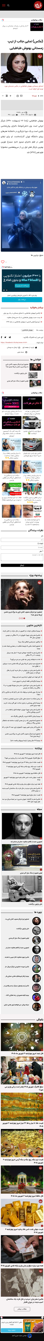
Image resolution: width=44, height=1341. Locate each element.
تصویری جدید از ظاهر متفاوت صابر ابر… (16, 948)
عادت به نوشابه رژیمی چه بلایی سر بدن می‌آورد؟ (25, 659)
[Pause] (4, 290)
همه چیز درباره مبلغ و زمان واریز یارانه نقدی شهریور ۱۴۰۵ (22, 784)
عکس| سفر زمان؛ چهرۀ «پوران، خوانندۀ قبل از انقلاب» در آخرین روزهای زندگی (23, 711)
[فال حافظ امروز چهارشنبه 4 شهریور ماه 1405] (22, 1179)
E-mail (40, 543)
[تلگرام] (10, 337)
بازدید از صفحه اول (28, 347)
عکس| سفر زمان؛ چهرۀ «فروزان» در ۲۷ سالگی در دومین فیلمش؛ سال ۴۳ (23, 636)
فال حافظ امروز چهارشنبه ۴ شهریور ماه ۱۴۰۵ (26, 773)
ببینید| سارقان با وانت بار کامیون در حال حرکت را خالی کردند (21, 631)
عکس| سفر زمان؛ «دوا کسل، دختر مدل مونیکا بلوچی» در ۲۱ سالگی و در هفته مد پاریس (21, 686)
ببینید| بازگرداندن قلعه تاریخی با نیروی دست (26, 681)
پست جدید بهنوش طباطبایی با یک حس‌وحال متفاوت (23, 317)
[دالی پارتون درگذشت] (32, 375)
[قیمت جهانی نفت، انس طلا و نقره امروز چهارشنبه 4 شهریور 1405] (22, 1213)
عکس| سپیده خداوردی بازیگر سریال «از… (16, 967)
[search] (8, 5)
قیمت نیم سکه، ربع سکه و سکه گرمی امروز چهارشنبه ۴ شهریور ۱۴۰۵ (23, 767)
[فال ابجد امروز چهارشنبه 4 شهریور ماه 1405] (22, 1037)
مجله (39, 809)
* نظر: (41, 551)
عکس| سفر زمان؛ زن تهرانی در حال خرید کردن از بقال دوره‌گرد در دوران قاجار (23, 671)
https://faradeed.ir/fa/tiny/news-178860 (14, 343)
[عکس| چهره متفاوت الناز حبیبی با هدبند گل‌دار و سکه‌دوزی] (36, 959)
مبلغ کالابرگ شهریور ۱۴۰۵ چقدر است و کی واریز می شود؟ (22, 758)
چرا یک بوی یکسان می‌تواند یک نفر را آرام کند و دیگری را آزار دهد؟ (21, 693)
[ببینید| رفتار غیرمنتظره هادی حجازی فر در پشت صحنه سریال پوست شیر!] (36, 978)
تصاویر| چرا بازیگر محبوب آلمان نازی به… (16, 919)
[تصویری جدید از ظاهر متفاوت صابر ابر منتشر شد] (22, 826)
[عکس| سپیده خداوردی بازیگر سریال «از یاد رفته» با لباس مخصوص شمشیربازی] (36, 968)
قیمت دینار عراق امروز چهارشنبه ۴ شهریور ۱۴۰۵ (26, 795)
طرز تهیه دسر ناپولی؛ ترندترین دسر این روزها (26, 677)
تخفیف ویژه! (11, 1330)
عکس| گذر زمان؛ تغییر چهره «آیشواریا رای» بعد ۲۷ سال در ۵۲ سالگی (21, 728)
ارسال (22, 565)
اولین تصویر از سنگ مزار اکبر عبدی (17, 381)
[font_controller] (10, 96)
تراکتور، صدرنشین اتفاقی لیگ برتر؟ (29, 642)
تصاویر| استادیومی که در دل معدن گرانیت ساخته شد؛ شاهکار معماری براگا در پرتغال (21, 721)
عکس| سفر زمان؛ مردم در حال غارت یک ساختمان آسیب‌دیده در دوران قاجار (21, 789)
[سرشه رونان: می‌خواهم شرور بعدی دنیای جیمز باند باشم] (36, 1007)
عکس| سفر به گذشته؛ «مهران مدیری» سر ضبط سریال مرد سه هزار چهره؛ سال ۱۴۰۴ (21, 800)
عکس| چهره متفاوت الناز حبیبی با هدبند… (16, 957)
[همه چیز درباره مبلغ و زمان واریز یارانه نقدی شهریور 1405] (22, 1249)
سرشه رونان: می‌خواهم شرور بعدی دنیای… (16, 1005)
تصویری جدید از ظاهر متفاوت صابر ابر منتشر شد (26, 841)
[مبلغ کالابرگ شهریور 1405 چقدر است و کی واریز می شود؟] (22, 1070)
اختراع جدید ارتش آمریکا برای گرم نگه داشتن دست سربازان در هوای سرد (21, 665)
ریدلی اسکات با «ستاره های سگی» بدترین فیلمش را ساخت (21, 699)
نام (42, 536)
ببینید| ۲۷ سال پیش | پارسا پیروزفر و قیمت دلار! (25, 740)
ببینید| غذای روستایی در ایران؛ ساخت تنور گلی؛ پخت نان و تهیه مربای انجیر (22, 704)
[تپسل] (3, 267)
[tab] (24, 618)
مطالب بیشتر (22, 1309)
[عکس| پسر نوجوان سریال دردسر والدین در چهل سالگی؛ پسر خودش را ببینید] (36, 988)
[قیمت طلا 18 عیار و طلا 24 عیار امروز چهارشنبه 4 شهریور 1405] (22, 1107)
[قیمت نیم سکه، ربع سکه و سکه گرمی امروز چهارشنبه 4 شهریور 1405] (22, 1143)
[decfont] (3, 96)
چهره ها (38, 912)
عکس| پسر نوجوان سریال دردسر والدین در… (15, 986)
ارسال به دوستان (12, 347)
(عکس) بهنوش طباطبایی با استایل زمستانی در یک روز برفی (21, 313)
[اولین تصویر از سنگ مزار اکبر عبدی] (35, 383)
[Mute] (7, 290)
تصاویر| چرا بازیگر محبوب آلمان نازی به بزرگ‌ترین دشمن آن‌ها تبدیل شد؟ (17, 365)
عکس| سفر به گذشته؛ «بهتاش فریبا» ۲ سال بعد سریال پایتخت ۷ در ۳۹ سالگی (23, 654)
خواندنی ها (35, 360)
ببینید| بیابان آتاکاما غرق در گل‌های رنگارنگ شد (25, 716)
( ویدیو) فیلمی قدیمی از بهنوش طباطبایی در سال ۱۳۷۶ (23, 322)
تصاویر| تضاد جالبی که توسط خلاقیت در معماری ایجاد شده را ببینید (21, 647)
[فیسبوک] (1, 337)
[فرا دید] (38, 5)
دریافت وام (22, 299)
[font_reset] (7, 96)
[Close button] (42, 1317)
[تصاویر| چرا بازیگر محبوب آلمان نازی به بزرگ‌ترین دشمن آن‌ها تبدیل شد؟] (35, 367)
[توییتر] (5, 337)
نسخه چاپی (20, 352)
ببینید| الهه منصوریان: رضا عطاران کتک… (16, 995)
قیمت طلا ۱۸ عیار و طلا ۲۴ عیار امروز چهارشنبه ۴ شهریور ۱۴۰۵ (21, 762)
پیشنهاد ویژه (35, 575)
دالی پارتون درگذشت (20, 373)
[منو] (4, 5)
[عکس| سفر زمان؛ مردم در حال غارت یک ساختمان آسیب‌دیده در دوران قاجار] (22, 1282)
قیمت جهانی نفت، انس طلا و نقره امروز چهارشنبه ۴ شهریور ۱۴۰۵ (22, 778)
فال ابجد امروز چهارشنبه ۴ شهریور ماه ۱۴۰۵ (27, 754)
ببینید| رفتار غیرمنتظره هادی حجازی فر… (16, 976)
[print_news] (17, 96)
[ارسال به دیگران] (21, 96)
